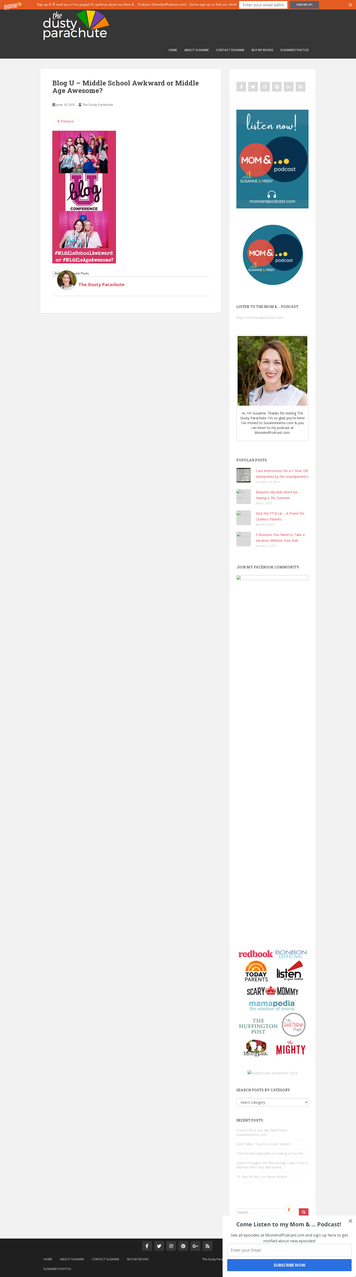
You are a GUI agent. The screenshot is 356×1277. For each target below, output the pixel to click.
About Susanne (196, 50)
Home (173, 50)
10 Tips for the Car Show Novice (261, 1176)
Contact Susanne (230, 50)
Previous (67, 121)
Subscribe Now (289, 1265)
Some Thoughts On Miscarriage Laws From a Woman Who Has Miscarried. (272, 1165)
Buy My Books (262, 50)
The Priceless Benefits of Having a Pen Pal (269, 1153)
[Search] (304, 1212)
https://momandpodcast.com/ (259, 317)
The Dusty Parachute (97, 104)
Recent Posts (79, 273)
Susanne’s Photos (294, 50)
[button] (178, 4)
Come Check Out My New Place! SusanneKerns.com (261, 1132)
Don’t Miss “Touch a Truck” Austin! (263, 1144)
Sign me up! (304, 4)
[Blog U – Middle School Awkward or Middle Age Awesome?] (84, 196)
